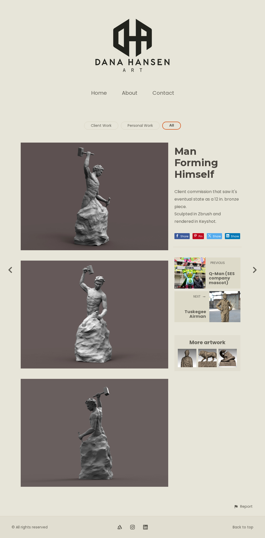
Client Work (101, 125)
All (171, 125)
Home (99, 93)
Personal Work (140, 125)
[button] (243, 506)
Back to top (243, 527)
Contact (163, 93)
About (129, 93)
